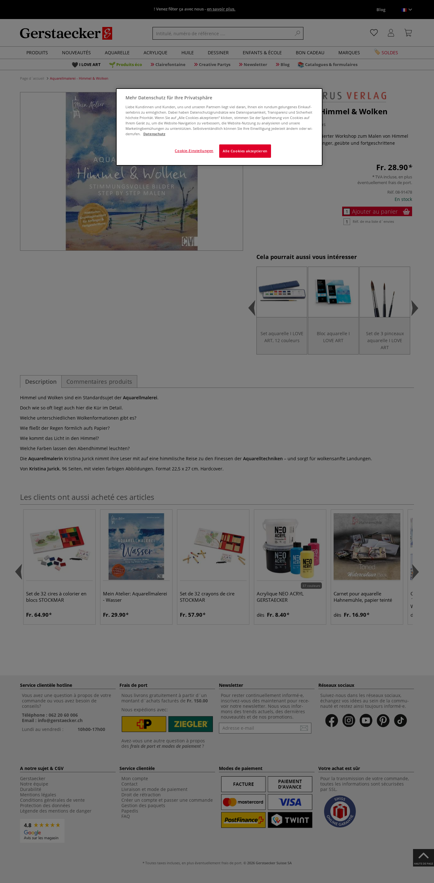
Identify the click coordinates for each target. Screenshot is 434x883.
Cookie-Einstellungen (194, 150)
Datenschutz (154, 133)
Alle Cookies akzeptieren (245, 151)
